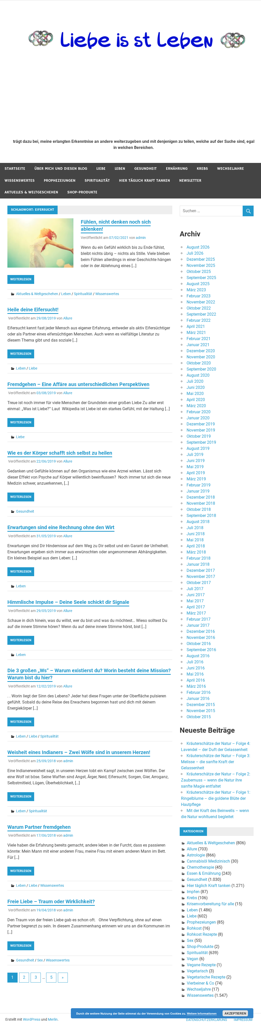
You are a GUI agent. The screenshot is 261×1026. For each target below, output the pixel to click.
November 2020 (201, 357)
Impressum (243, 1020)
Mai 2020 (195, 393)
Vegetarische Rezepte (206, 977)
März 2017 (196, 613)
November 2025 (201, 265)
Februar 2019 (199, 485)
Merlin (53, 1019)
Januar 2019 (198, 491)
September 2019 (201, 442)
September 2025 (201, 277)
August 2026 (198, 247)
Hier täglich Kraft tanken (144, 180)
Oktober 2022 (199, 308)
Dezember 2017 (201, 570)
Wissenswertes (20, 180)
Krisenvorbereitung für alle (210, 903)
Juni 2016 (196, 668)
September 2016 (201, 649)
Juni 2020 (196, 387)
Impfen (193, 891)
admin (141, 238)
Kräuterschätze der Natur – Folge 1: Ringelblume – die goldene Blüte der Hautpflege (215, 798)
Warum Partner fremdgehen (39, 827)
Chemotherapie (200, 867)
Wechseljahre (230, 168)
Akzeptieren (235, 1013)
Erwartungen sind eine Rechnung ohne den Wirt (60, 527)
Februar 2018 (199, 558)
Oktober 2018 (199, 509)
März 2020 (196, 405)
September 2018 (201, 515)
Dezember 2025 (201, 259)
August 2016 (198, 655)
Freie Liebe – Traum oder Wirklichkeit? (51, 901)
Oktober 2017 (199, 582)
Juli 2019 (195, 454)
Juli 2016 (195, 662)
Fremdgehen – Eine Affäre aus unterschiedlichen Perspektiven (78, 384)
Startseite (15, 168)
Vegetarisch (197, 971)
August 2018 (198, 521)
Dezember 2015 (201, 704)
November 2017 (201, 576)
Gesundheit (145, 168)
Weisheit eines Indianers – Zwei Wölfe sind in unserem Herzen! (78, 752)
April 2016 (196, 680)
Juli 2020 (195, 381)
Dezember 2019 (201, 424)
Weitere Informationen (202, 1013)
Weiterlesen (20, 279)
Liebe (101, 168)
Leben (120, 168)
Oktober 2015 (199, 716)
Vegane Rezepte (201, 964)
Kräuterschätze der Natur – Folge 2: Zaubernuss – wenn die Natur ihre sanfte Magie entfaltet (215, 780)
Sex (40, 960)
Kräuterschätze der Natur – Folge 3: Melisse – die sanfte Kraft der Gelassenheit (215, 761)
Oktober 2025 (199, 271)
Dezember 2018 (201, 497)
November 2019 (201, 430)
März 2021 (196, 332)
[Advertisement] (133, 96)
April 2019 (196, 472)
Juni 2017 (196, 594)
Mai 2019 (195, 466)
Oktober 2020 (199, 363)
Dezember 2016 (201, 631)
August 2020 (198, 375)
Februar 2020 (199, 411)
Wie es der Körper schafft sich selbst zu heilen (59, 453)
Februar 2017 (199, 619)
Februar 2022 (199, 320)
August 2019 (198, 448)
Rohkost (194, 928)
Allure (67, 318)
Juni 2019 (196, 460)
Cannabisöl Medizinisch (208, 861)
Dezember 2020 (201, 350)
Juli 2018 (195, 527)
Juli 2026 (195, 253)
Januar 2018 (198, 564)
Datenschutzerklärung (206, 1020)
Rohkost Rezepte (202, 934)
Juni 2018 (196, 533)
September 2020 (201, 369)
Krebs (202, 168)
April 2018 (196, 546)
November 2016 (201, 637)
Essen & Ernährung (204, 873)
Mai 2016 (195, 674)
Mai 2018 (195, 540)
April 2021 (196, 326)
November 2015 (201, 710)
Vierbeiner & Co (200, 983)
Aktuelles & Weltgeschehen (31, 192)
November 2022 (201, 302)
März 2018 (196, 552)
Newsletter (190, 180)
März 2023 (196, 289)
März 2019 (196, 479)
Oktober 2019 (199, 436)
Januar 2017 (198, 625)
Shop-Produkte (82, 192)
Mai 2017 (195, 601)
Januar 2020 (198, 418)
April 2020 (196, 399)
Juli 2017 (195, 588)
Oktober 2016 (199, 643)
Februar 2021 (199, 338)
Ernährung (177, 168)
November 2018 (201, 503)
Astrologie (196, 855)
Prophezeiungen (59, 180)
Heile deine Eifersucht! (32, 310)
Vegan (192, 958)
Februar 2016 (199, 692)
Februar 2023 (199, 296)
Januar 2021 (198, 344)
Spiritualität (97, 180)
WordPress (31, 1019)
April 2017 (196, 607)
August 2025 (198, 283)
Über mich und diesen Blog (60, 168)
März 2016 (196, 686)
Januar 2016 (198, 698)
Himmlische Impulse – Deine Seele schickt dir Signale (68, 602)
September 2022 (201, 314)
